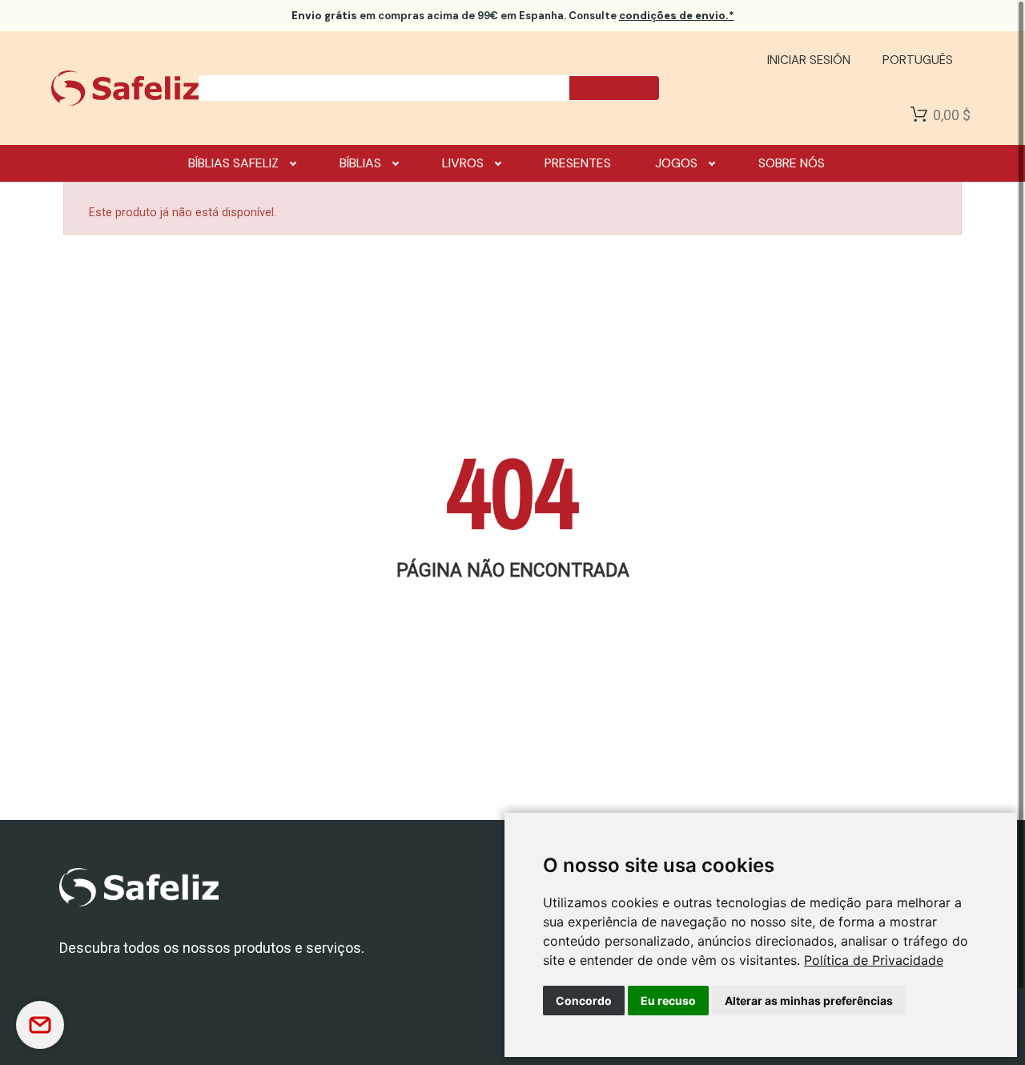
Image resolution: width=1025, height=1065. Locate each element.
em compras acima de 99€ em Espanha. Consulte (512, 15)
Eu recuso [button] (668, 1000)
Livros (463, 163)
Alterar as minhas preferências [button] (809, 1000)
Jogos (676, 163)
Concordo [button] (584, 1000)
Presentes (578, 163)
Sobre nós (791, 163)
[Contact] (40, 1025)
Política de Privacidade (873, 960)
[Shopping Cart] (919, 114)
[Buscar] (614, 88)
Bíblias (360, 163)
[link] (873, 960)
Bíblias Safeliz (233, 163)
